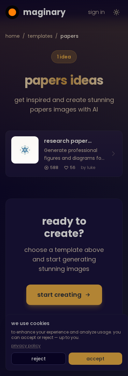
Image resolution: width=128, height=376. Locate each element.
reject (38, 358)
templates (40, 36)
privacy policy (26, 345)
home (12, 36)
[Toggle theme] (116, 12)
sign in (96, 12)
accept (95, 358)
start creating (59, 294)
